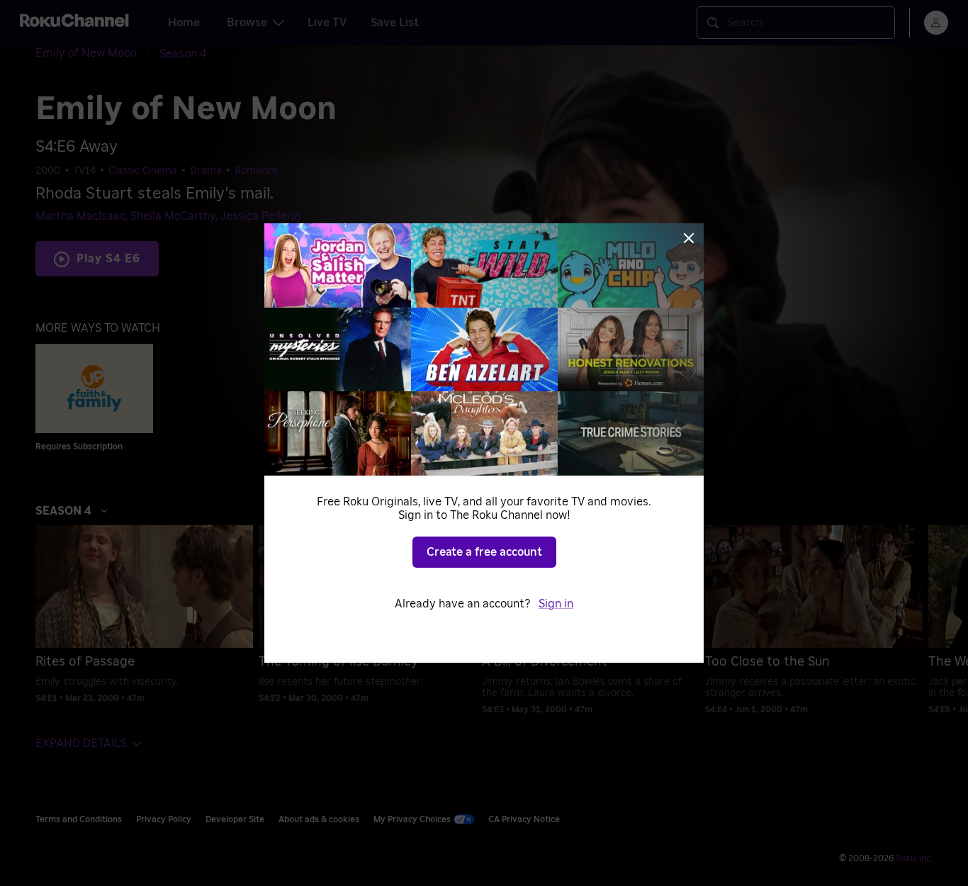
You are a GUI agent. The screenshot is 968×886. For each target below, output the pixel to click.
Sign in (556, 604)
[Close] (688, 238)
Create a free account (484, 552)
